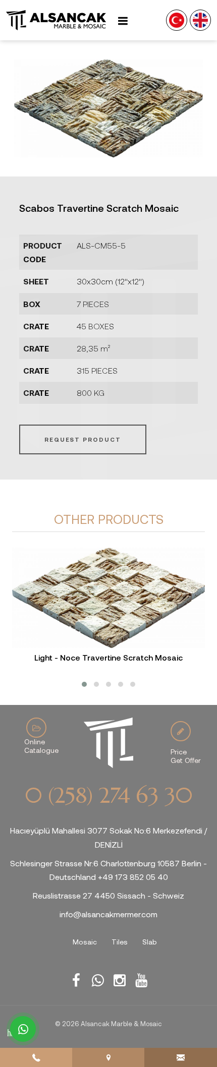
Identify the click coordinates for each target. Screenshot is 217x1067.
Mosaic (85, 941)
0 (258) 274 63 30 (108, 795)
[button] (84, 684)
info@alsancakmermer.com (108, 914)
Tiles (120, 941)
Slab (149, 941)
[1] (122, 20)
